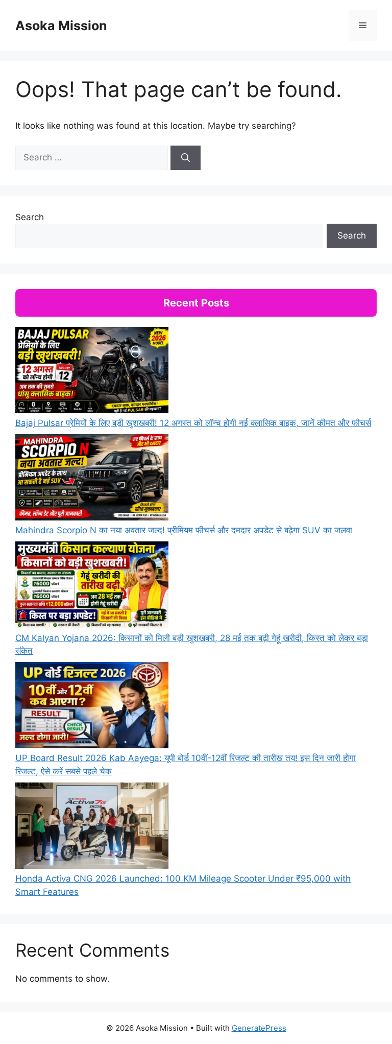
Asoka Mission (61, 25)
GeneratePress (259, 1028)
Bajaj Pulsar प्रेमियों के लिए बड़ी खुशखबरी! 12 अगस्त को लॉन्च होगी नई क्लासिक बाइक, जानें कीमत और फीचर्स (193, 423)
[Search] (185, 158)
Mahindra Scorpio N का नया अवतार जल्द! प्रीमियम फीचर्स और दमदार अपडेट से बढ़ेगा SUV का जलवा (183, 530)
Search (29, 217)
